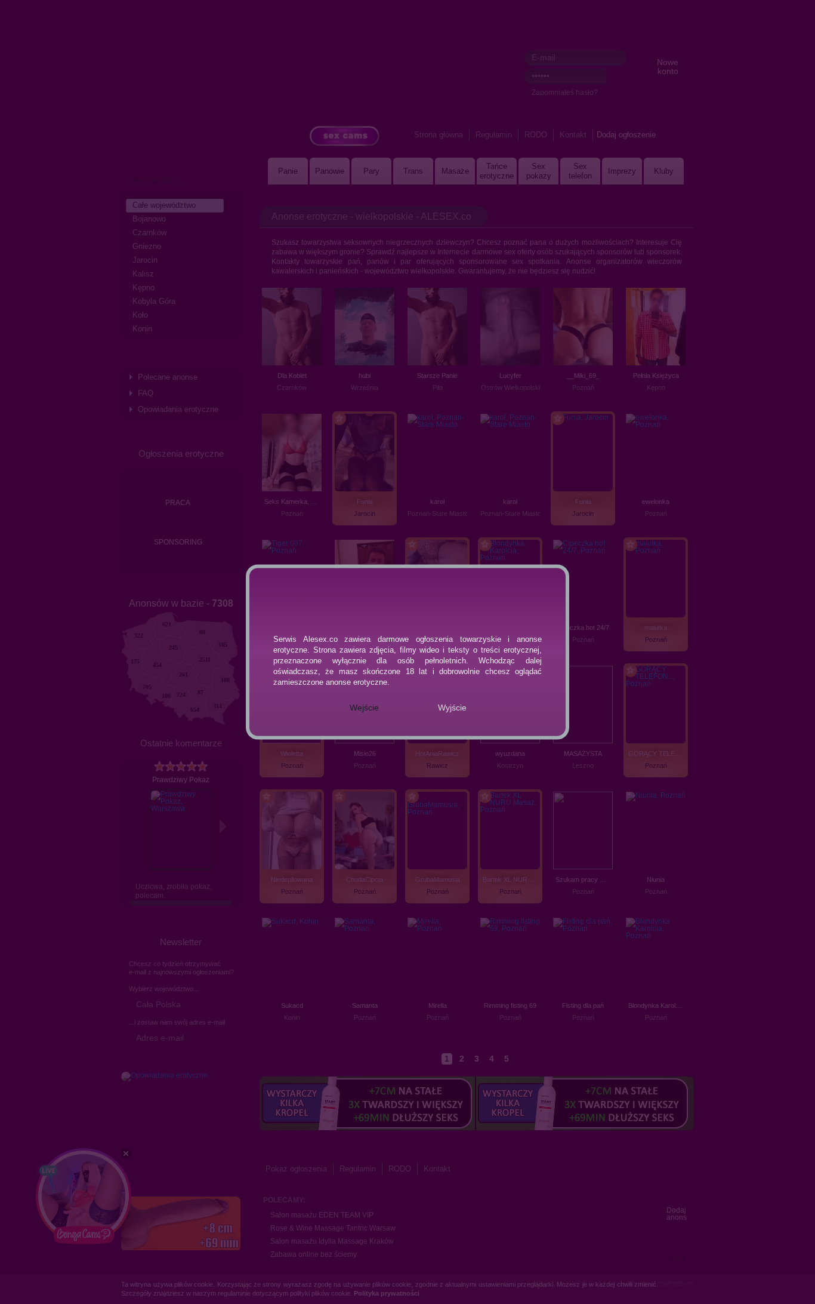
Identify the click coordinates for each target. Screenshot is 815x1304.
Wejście (364, 707)
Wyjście (452, 707)
